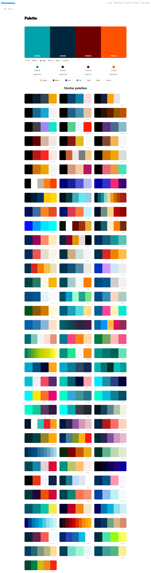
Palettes (109, 3)
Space (98, 80)
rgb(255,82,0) (113, 74)
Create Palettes (145, 3)
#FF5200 (113, 70)
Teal (80, 80)
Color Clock (136, 3)
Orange (45, 80)
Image (43, 60)
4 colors (108, 80)
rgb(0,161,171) (37, 74)
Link (52, 60)
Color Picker (128, 3)
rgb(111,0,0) (88, 74)
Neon (88, 80)
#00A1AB (37, 70)
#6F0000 (88, 70)
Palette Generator (118, 3)
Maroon (57, 80)
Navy (69, 80)
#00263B (63, 70)
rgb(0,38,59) (63, 74)
